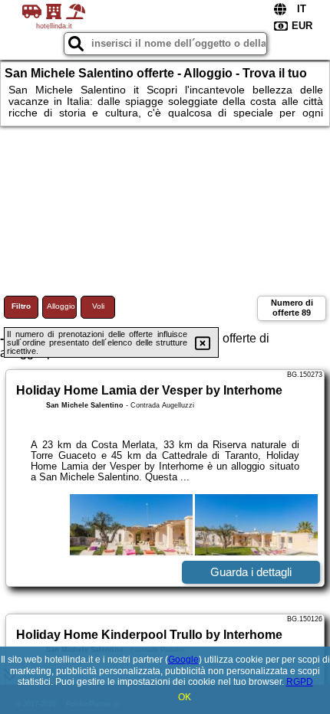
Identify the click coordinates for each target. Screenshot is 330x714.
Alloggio (61, 306)
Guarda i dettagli (251, 571)
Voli (98, 306)
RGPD (299, 681)
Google (183, 659)
